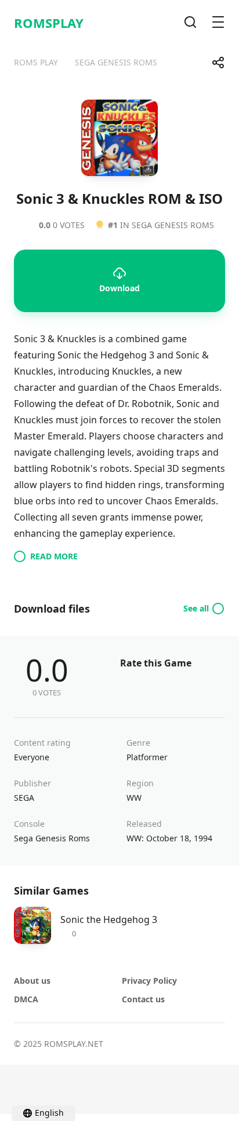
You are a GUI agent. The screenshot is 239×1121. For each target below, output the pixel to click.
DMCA (26, 999)
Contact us (143, 999)
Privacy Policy (149, 980)
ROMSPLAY (49, 22)
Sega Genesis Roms (52, 838)
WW (134, 797)
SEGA (24, 797)
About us (32, 980)
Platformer (147, 757)
